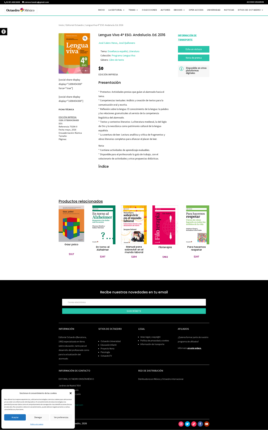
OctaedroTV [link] (106, 355)
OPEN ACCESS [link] (196, 10)
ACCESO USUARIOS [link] (255, 2)
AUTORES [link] (165, 10)
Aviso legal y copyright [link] (150, 336)
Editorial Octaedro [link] (75, 25)
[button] (70, 393)
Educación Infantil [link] (109, 344)
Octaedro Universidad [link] (111, 341)
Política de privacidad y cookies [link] (154, 340)
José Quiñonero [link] (127, 42)
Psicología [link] (105, 352)
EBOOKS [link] (178, 10)
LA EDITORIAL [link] (115, 10)
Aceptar (15, 417)
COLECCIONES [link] (149, 10)
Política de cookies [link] (36, 424)
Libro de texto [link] (116, 59)
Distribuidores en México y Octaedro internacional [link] (160, 379)
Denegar (38, 417)
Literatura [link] (134, 51)
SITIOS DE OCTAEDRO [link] (249, 10)
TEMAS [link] (132, 10)
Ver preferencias (61, 417)
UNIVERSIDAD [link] (214, 10)
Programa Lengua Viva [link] (123, 55)
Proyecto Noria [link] (107, 348)
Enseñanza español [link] (118, 51)
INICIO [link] (101, 10)
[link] (3, 31)
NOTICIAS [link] (229, 10)
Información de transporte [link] (152, 344)
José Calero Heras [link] (107, 42)
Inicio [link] (61, 25)
